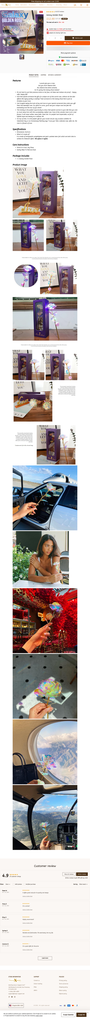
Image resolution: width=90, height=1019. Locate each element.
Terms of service (63, 984)
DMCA (35, 990)
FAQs (35, 987)
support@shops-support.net (16, 993)
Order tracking (38, 984)
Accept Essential (68, 1015)
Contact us (37, 980)
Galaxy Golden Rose (27, 896)
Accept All (81, 1015)
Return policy (63, 990)
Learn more (39, 1015)
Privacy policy (63, 980)
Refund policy (63, 993)
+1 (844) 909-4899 (13, 991)
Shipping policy (63, 987)
